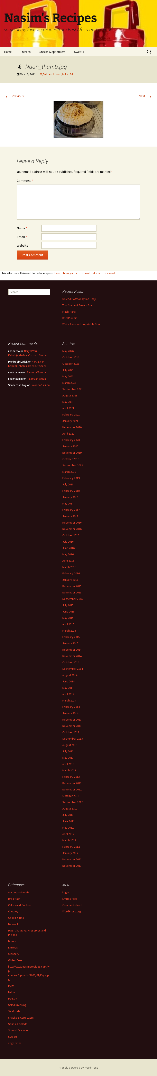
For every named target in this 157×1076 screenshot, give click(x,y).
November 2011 (72, 866)
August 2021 (69, 395)
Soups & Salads (17, 1024)
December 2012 (72, 783)
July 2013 (68, 751)
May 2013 (68, 757)
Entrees (25, 52)
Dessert (13, 924)
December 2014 (72, 649)
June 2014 (68, 681)
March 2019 (69, 472)
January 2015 (70, 643)
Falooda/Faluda (36, 372)
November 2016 (72, 529)
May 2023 (68, 376)
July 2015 (68, 605)
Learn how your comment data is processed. (84, 273)
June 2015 (68, 611)
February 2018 (71, 491)
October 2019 (70, 459)
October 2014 (70, 662)
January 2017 (70, 516)
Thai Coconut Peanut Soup (78, 305)
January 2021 (70, 421)
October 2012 (70, 796)
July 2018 (68, 484)
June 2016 (68, 548)
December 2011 (72, 859)
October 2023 (70, 363)
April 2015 (68, 624)
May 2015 (68, 618)
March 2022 (69, 383)
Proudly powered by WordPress (78, 1067)
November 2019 (72, 452)
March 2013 (69, 770)
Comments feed (72, 905)
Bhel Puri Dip (69, 318)
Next (146, 96)
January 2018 (70, 497)
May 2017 (68, 503)
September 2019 (72, 465)
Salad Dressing (17, 1005)
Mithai (11, 992)
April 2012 (68, 834)
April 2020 (68, 433)
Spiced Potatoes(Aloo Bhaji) (79, 299)
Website (22, 245)
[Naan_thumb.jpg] (78, 119)
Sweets (79, 52)
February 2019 (71, 478)
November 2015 (72, 592)
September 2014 (72, 669)
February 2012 (71, 846)
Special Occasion (18, 1030)
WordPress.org (71, 911)
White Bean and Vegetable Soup (81, 324)
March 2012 (69, 840)
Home (8, 52)
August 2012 (69, 808)
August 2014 (69, 675)
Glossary (13, 954)
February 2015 (71, 637)
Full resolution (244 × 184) (58, 74)
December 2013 (72, 719)
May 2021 (68, 402)
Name (22, 228)
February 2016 (71, 573)
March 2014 (69, 700)
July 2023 (68, 370)
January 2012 (70, 853)
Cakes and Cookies (19, 905)
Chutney (13, 911)
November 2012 (72, 789)
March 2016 (69, 567)
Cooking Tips (16, 918)
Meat (11, 986)
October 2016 (70, 535)
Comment (25, 181)
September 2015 (72, 599)
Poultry (12, 998)
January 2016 (70, 580)
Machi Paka (69, 311)
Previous (14, 96)
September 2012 (72, 802)
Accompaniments (18, 892)
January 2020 (70, 446)
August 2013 (69, 745)
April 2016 (68, 560)
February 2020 (71, 440)
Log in (66, 892)
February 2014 (71, 707)
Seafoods (14, 1011)
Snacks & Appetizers (52, 52)
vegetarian (14, 1043)
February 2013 (71, 777)
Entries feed (69, 899)
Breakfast (14, 899)
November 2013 (72, 726)
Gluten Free (15, 960)
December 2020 (72, 427)
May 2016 (68, 554)
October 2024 (70, 357)
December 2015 (72, 586)
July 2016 (68, 541)
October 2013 (70, 732)
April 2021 (68, 408)
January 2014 (70, 713)
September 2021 (72, 389)
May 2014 (68, 688)
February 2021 (71, 414)
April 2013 (68, 764)
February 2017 (71, 510)
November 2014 (72, 656)
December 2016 (72, 522)
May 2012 (68, 827)
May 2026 (68, 351)
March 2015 (69, 630)
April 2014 (68, 694)
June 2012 (68, 821)
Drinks (12, 941)
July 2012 (68, 815)
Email (22, 237)
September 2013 (72, 738)
